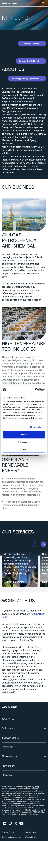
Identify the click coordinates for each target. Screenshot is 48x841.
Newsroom (8, 765)
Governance (9, 756)
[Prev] (35, 544)
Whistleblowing (31, 837)
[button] (32, 43)
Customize (22, 442)
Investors (7, 747)
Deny (24, 449)
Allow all (24, 434)
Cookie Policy (31, 832)
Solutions (8, 728)
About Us (8, 719)
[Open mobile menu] (43, 3)
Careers (7, 775)
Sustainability (10, 737)
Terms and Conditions (11, 837)
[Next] (43, 544)
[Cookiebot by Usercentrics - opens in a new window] (35, 389)
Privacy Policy (8, 832)
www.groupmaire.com (28, 814)
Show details (35, 427)
